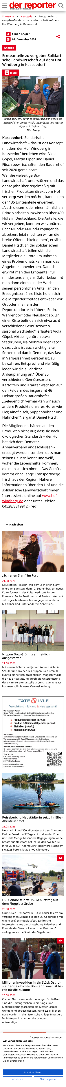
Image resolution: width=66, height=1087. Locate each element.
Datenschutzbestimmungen (46, 1037)
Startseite (8, 16)
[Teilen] (58, 36)
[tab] (10, 72)
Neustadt (26, 16)
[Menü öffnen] (4, 5)
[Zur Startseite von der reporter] (32, 5)
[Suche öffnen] (61, 5)
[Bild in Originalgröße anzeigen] (33, 96)
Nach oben (16, 524)
